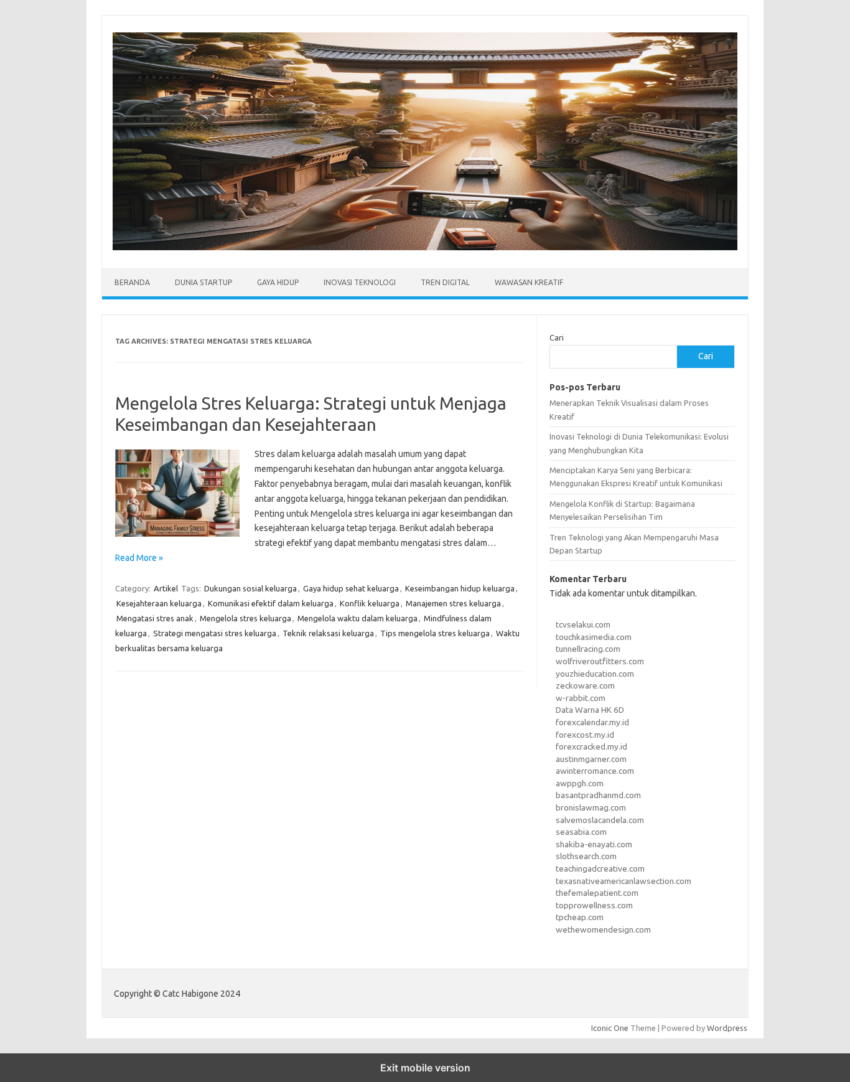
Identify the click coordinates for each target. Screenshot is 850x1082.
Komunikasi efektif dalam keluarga (271, 603)
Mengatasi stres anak (155, 618)
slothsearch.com (586, 856)
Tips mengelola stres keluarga (435, 633)
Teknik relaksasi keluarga (328, 633)
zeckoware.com (585, 685)
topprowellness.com (594, 905)
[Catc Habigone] (425, 247)
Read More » (139, 558)
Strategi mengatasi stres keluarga (214, 633)
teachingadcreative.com (600, 868)
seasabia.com (581, 832)
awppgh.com (580, 783)
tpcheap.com (580, 917)
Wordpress (727, 1027)
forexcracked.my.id (591, 746)
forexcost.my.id (585, 735)
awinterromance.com (595, 771)
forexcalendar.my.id (592, 722)
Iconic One (609, 1027)
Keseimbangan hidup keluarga (460, 588)
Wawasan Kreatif (529, 282)
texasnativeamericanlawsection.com (623, 881)
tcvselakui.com (583, 624)
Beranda (132, 282)
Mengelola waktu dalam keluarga (357, 618)
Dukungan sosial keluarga (250, 588)
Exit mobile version (425, 1067)
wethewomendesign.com (603, 929)
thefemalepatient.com (597, 893)
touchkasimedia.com (594, 637)
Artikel (166, 588)
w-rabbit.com (580, 698)
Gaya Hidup (278, 282)
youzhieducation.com (595, 674)
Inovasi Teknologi (360, 282)
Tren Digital (445, 282)
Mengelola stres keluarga (245, 618)
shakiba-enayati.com (594, 844)
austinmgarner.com (591, 759)
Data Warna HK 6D (590, 710)
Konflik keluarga (369, 603)
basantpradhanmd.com (598, 795)
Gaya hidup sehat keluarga (351, 588)
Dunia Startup (203, 282)
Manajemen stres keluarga (453, 603)
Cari (556, 337)
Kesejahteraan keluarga (159, 603)
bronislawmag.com (591, 807)
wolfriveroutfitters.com (600, 661)
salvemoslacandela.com (600, 820)
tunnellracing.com (588, 649)
